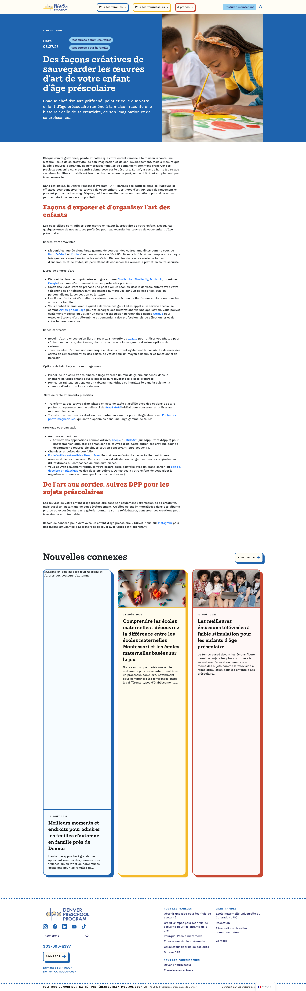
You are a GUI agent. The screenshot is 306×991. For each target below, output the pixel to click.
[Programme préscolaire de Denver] (56, 7)
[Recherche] (261, 7)
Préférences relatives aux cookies (119, 987)
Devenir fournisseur (177, 965)
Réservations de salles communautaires (232, 930)
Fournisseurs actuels (178, 970)
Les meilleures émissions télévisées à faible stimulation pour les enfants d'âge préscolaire (224, 634)
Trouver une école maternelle (184, 941)
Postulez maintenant (239, 7)
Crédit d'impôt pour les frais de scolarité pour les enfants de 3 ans (186, 926)
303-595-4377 (57, 947)
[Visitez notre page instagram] (45, 926)
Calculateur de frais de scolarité (186, 947)
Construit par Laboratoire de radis (241, 987)
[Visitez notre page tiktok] (83, 926)
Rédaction (54, 31)
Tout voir (246, 557)
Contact (53, 956)
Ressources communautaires (91, 40)
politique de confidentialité (65, 987)
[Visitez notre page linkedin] (64, 926)
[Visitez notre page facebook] (55, 926)
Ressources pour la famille (89, 48)
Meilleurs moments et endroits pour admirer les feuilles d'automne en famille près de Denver (74, 836)
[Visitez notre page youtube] (74, 926)
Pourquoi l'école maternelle (183, 936)
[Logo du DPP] (66, 914)
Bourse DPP (172, 952)
